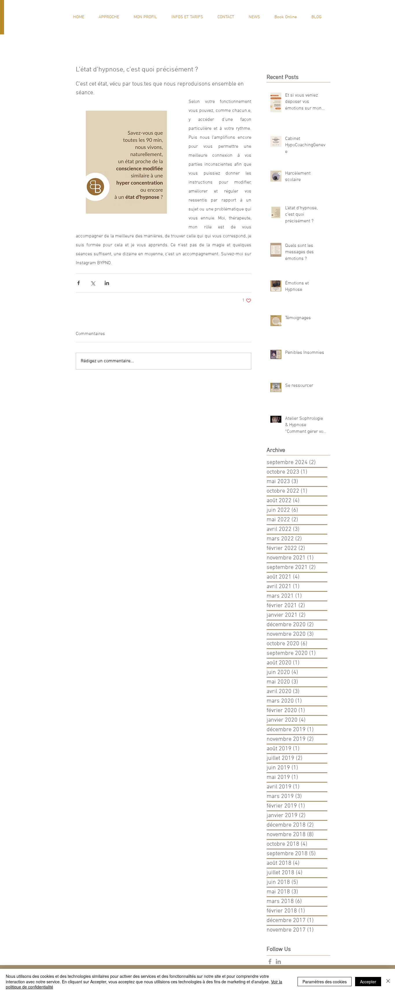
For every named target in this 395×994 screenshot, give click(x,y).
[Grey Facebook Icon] (270, 961)
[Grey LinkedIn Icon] (278, 961)
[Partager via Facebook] (78, 283)
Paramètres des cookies (324, 981)
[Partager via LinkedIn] (107, 283)
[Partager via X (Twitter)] (92, 283)
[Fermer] (388, 981)
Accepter (368, 981)
